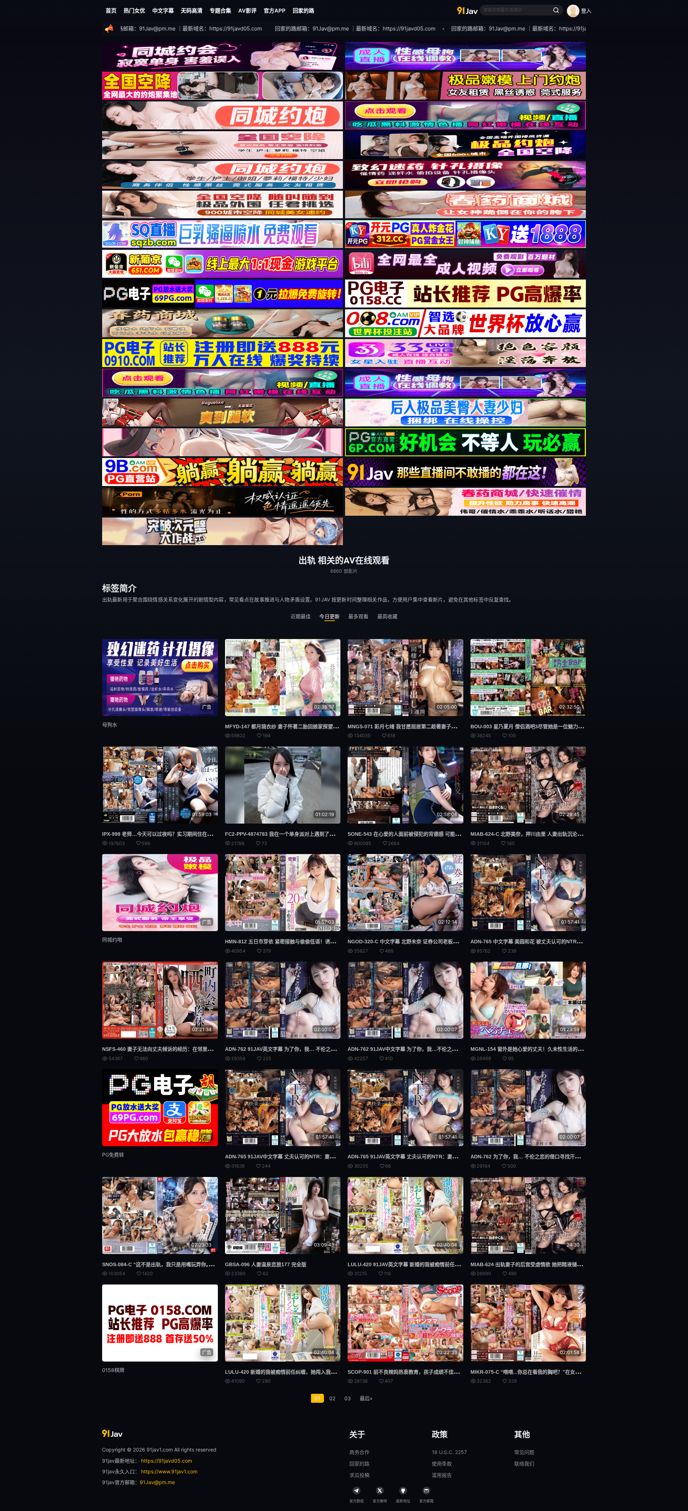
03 (347, 1398)
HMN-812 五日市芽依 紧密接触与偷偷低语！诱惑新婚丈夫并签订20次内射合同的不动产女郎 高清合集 (339, 941)
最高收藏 (387, 616)
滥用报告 (442, 1475)
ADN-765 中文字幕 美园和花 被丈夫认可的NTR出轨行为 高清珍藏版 (546, 941)
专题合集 (220, 10)
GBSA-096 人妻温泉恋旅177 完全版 (265, 1264)
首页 (111, 10)
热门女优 (134, 10)
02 (332, 1398)
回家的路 (303, 10)
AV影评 (247, 10)
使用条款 (442, 1463)
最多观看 (358, 616)
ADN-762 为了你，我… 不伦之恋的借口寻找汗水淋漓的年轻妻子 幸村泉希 (553, 1156)
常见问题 (524, 1452)
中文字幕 (163, 10)
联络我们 (524, 1463)
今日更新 (329, 616)
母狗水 (109, 724)
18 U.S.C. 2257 (449, 1452)
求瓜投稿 (359, 1475)
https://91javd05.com (166, 1461)
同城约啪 (112, 939)
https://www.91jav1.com (169, 1471)
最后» (366, 1398)
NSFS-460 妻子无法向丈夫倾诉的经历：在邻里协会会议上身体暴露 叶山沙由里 (190, 1049)
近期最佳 (301, 616)
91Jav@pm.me (157, 1482)
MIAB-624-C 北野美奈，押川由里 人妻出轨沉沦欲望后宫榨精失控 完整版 (552, 833)
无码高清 (191, 10)
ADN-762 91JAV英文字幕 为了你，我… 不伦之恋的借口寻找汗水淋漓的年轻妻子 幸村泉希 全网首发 (337, 1049)
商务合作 (359, 1452)
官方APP (275, 10)
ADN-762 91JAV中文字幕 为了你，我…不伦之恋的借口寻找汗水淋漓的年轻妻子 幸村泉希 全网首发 (459, 1049)
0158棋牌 (113, 1370)
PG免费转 (113, 1155)
